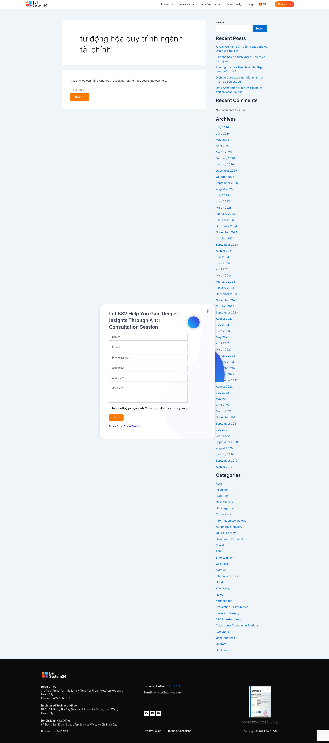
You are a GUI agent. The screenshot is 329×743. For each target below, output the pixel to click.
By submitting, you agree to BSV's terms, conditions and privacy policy (149, 408)
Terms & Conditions (133, 426)
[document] (164, 371)
